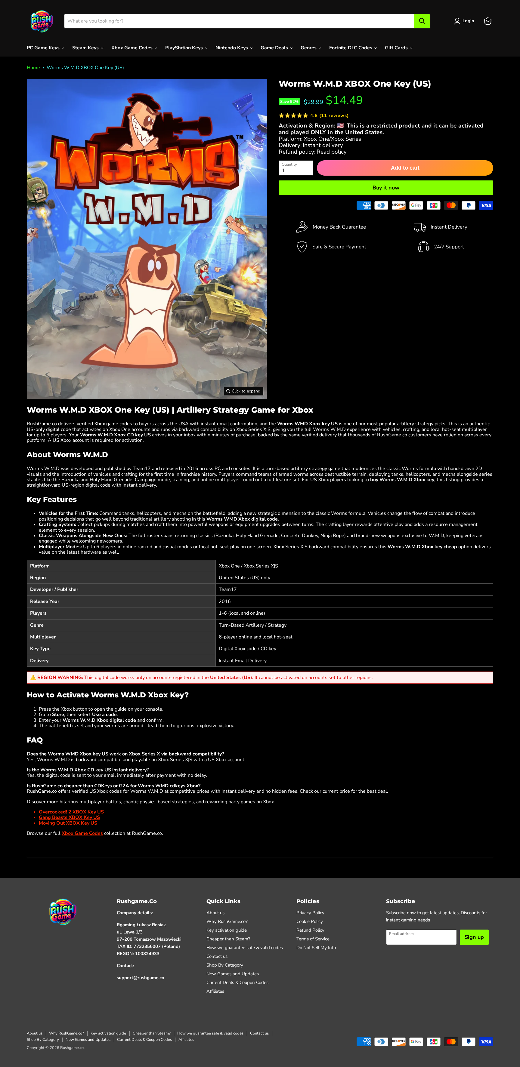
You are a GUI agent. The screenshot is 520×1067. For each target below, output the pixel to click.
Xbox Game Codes (132, 48)
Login (468, 21)
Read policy (332, 152)
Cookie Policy (309, 921)
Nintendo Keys (232, 48)
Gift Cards (397, 48)
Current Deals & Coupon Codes (237, 982)
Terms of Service (313, 939)
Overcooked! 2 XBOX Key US (71, 812)
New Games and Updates (232, 974)
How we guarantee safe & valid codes (244, 948)
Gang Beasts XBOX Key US (69, 817)
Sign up (474, 937)
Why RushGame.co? (227, 921)
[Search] (422, 21)
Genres (309, 48)
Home (33, 67)
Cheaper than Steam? (228, 939)
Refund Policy (310, 930)
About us (215, 913)
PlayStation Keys (184, 48)
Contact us (217, 956)
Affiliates (215, 991)
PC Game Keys (44, 48)
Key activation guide (226, 930)
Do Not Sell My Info (316, 948)
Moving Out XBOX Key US (68, 823)
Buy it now (386, 187)
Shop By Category (224, 965)
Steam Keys (86, 48)
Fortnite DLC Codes (351, 48)
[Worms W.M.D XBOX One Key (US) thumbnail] (35, 416)
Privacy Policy (310, 913)
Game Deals (275, 48)
